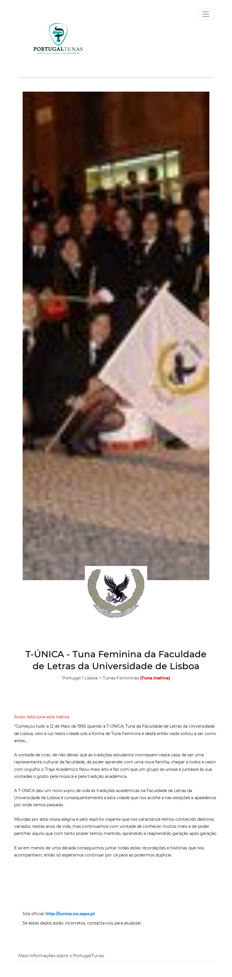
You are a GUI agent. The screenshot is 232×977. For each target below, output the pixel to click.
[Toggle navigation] (206, 14)
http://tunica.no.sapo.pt (70, 913)
